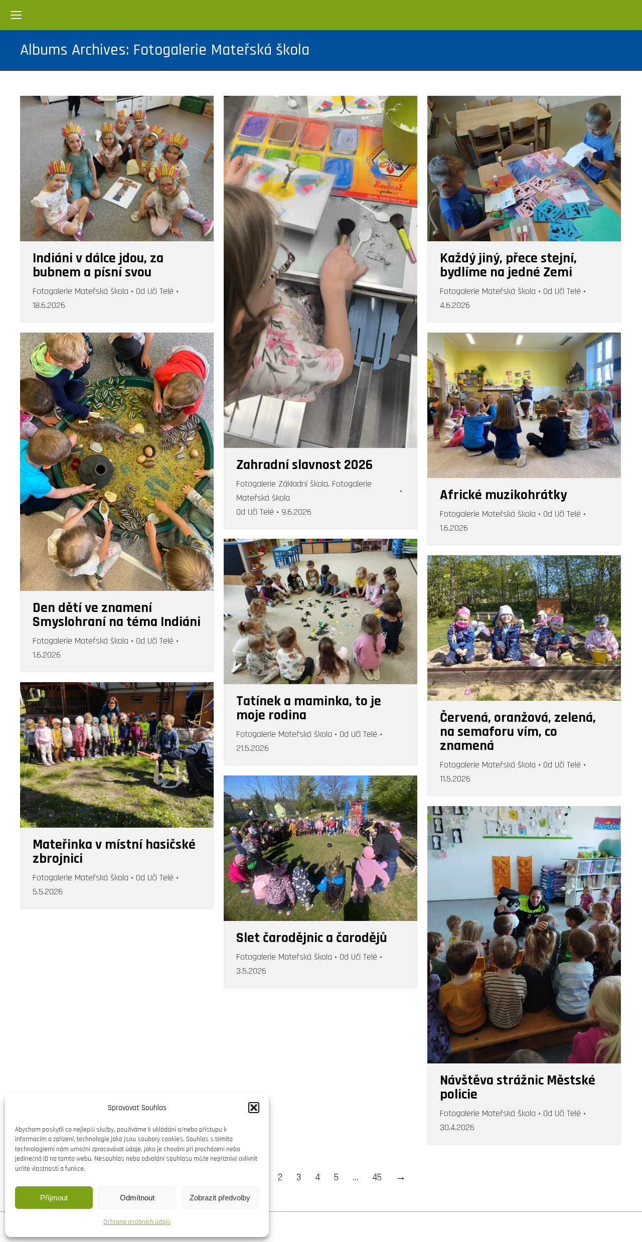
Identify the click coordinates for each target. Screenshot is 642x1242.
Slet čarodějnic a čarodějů (311, 938)
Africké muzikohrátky (503, 495)
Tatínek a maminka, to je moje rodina (308, 708)
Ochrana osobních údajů (137, 1222)
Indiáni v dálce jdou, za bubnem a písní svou (98, 265)
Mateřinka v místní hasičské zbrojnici (114, 852)
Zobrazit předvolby (220, 1197)
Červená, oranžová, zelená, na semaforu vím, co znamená (518, 732)
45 (377, 1177)
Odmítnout (137, 1197)
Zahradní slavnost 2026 (304, 465)
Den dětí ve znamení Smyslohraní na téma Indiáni (117, 615)
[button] (254, 1108)
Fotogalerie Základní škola (282, 484)
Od (155, 291)
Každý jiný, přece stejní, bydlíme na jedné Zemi (508, 265)
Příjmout (54, 1197)
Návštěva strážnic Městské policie (517, 1087)
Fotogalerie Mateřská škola (80, 291)
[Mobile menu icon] (16, 15)
